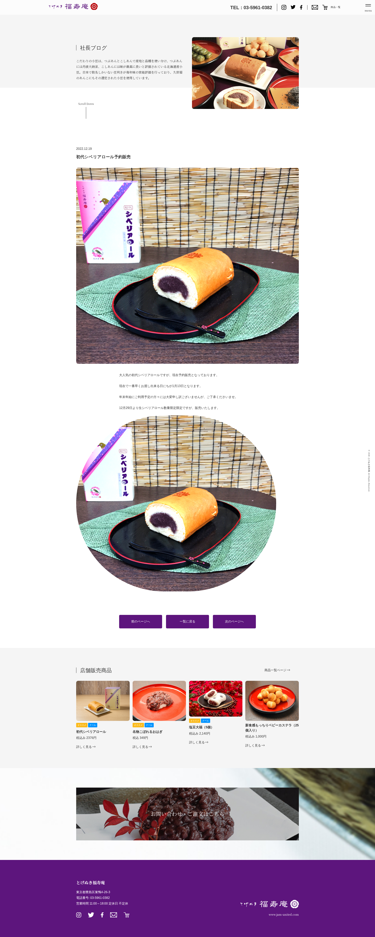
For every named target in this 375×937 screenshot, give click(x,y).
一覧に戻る (187, 621)
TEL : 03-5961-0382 (251, 7)
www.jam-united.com (284, 914)
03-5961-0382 (100, 897)
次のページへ (234, 621)
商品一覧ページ (275, 670)
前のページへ (140, 621)
